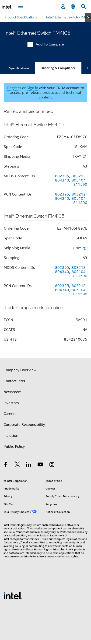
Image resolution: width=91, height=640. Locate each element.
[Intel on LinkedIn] (29, 465)
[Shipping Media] (84, 156)
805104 (79, 180)
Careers (10, 413)
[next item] (88, 17)
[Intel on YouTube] (40, 465)
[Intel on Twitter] (17, 465)
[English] (73, 6)
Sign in (32, 88)
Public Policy (14, 446)
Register (14, 88)
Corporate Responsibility (24, 424)
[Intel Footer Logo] (13, 595)
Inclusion (11, 435)
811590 (80, 184)
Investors (11, 403)
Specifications (19, 68)
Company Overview (20, 370)
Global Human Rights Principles (45, 549)
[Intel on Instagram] (52, 465)
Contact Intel (14, 381)
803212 (79, 176)
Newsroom (12, 392)
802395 (62, 176)
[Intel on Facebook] (6, 465)
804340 (62, 180)
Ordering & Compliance (58, 68)
